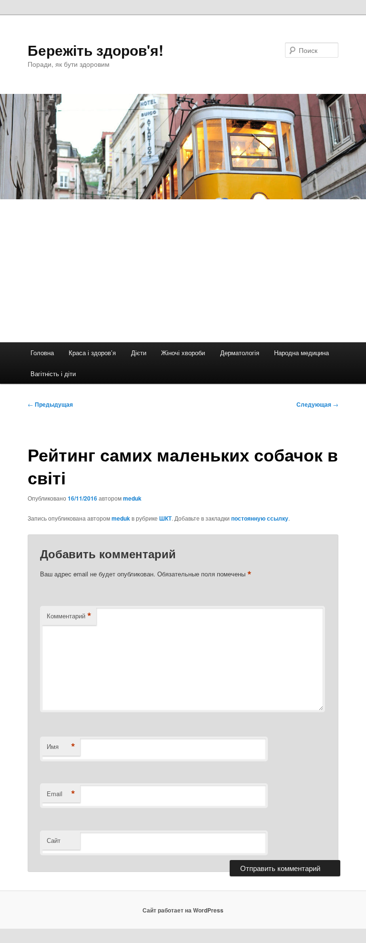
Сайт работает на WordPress (183, 910)
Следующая (317, 404)
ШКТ (165, 518)
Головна (42, 352)
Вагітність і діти (53, 373)
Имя (61, 746)
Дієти (138, 352)
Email (61, 793)
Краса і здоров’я (92, 352)
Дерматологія (239, 352)
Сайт (54, 840)
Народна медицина (301, 352)
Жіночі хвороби (183, 352)
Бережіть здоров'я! (95, 50)
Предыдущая (50, 404)
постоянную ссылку (259, 518)
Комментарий (69, 616)
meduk (132, 498)
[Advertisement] (183, 271)
